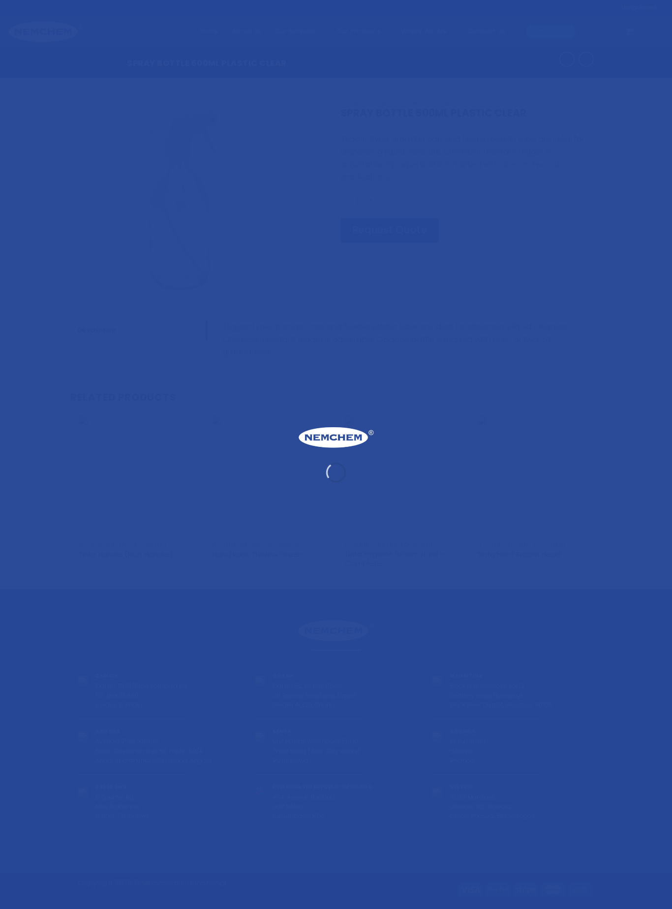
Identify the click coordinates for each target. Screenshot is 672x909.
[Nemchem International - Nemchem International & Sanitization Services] (336, 437)
